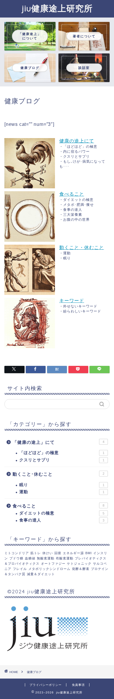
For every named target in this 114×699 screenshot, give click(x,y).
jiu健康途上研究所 (57, 8)
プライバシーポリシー (46, 684)
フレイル (20, 569)
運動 (61, 492)
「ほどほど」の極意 (61, 453)
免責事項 (78, 684)
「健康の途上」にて (58, 442)
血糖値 (30, 558)
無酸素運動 (45, 558)
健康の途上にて (76, 140)
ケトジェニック (79, 563)
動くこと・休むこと (81, 247)
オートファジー (53, 563)
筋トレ (35, 553)
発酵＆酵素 (80, 569)
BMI (88, 553)
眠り (61, 485)
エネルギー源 (73, 553)
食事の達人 (61, 520)
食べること (71, 194)
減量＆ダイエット (41, 574)
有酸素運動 (64, 558)
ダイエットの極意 (61, 513)
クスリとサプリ (61, 460)
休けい (47, 553)
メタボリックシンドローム (49, 569)
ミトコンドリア (16, 553)
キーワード (71, 300)
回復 (57, 553)
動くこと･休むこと (58, 474)
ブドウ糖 (16, 558)
